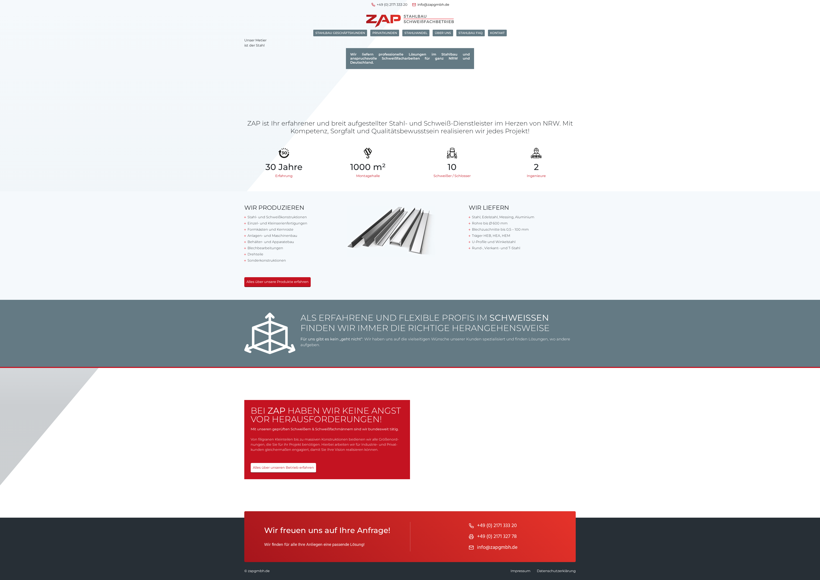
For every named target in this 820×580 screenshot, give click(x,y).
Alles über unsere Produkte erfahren (277, 282)
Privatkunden (384, 33)
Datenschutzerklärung (556, 571)
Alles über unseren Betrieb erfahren (283, 468)
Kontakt (497, 33)
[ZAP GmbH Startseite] (410, 21)
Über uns (443, 33)
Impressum (520, 571)
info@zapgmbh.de (433, 5)
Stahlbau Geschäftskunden (340, 33)
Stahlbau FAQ (470, 33)
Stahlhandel (415, 33)
